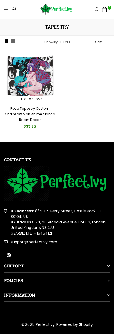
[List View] (13, 42)
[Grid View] (6, 42)
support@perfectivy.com (34, 242)
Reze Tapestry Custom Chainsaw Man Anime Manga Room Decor (30, 114)
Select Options (29, 99)
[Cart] (104, 9)
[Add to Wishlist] (50, 56)
